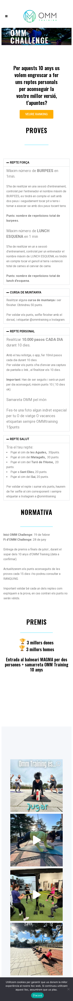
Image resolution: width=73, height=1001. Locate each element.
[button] (36, 162)
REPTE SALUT (19, 439)
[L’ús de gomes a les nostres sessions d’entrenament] (36, 894)
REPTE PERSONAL (22, 331)
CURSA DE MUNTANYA (25, 292)
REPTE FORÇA (19, 162)
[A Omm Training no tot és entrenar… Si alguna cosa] (36, 785)
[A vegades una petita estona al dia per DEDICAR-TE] (36, 949)
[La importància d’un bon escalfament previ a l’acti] (36, 840)
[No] (68, 989)
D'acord (37, 995)
